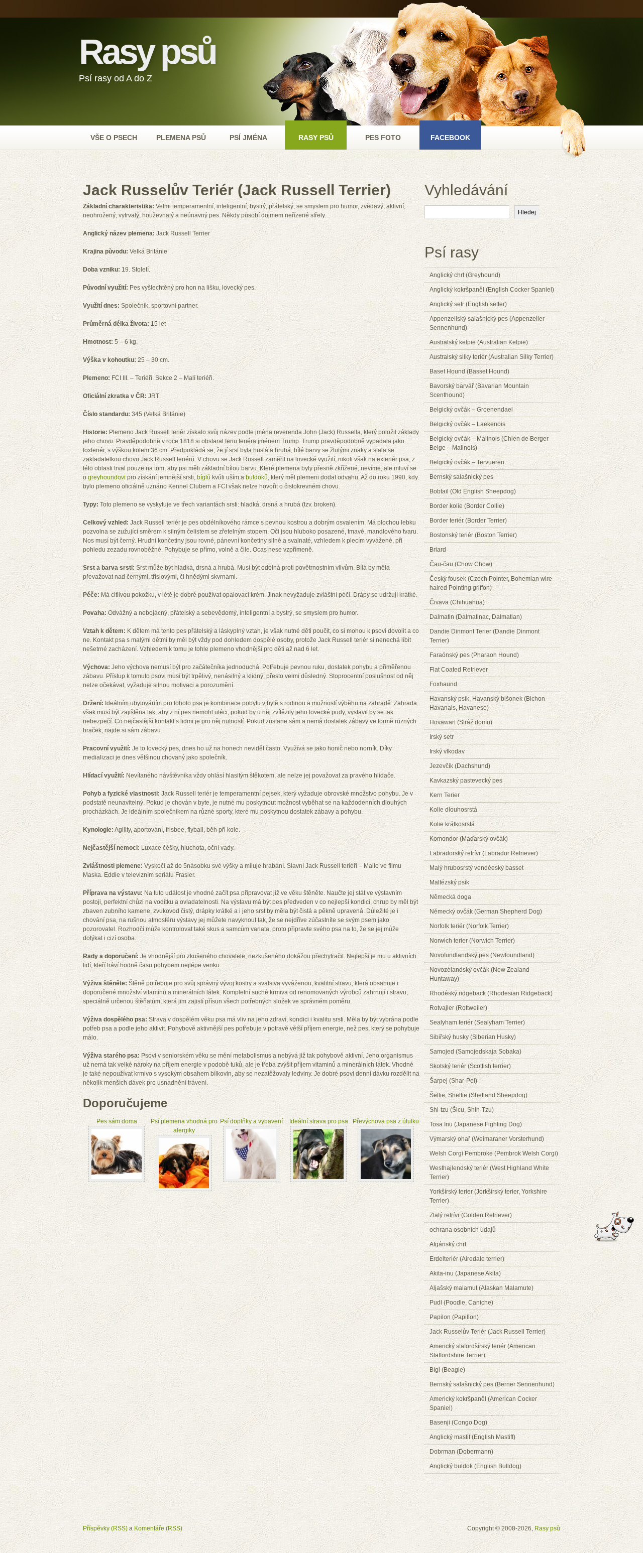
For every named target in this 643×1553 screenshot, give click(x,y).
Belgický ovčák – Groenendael (471, 409)
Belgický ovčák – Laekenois (467, 424)
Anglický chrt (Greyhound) (465, 275)
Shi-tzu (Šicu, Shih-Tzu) (462, 1109)
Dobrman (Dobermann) (461, 1451)
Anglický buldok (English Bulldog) (475, 1466)
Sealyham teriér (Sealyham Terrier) (477, 1022)
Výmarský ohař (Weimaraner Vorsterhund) (487, 1138)
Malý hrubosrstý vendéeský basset (476, 867)
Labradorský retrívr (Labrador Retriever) (484, 853)
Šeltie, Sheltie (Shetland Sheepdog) (478, 1095)
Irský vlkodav (447, 751)
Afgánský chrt (448, 1244)
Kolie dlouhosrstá (453, 809)
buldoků (257, 477)
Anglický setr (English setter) (468, 304)
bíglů (203, 477)
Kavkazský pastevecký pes (466, 780)
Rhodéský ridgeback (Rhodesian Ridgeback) (491, 993)
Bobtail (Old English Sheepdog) (473, 491)
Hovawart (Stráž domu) (461, 722)
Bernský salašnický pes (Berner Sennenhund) (492, 1384)
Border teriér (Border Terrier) (468, 520)
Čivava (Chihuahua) (457, 602)
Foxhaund (443, 684)
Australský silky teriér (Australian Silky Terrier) (492, 356)
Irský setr (442, 736)
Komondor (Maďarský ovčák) (469, 838)
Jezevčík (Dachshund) (460, 765)
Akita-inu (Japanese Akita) (465, 1273)
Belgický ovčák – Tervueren (467, 462)
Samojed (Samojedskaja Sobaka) (475, 1051)
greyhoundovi (107, 477)
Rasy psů (147, 51)
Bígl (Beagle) (447, 1369)
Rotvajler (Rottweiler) (458, 1007)
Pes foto (383, 138)
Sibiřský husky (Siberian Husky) (473, 1037)
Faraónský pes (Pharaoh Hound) (474, 655)
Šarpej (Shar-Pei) (453, 1080)
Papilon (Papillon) (454, 1317)
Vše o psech (113, 138)
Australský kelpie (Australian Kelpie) (479, 342)
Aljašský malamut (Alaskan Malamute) (481, 1287)
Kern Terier (445, 795)
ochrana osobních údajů (463, 1229)
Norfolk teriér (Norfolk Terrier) (469, 926)
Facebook (450, 138)
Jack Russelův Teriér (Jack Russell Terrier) (488, 1331)
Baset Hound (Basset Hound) (469, 371)
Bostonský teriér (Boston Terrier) (473, 535)
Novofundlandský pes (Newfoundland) (482, 955)
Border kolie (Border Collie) (467, 505)
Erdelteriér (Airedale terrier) (467, 1258)
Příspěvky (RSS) (105, 1528)
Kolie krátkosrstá (452, 824)
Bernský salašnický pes (461, 476)
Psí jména (248, 138)
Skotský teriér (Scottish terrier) (470, 1066)
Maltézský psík (449, 882)
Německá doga (450, 896)
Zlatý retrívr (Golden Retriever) (471, 1215)
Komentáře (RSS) (158, 1528)
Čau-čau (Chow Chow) (461, 564)
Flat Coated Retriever (459, 669)
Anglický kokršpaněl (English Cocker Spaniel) (492, 289)
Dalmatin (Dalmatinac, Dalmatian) (476, 616)
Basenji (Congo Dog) (458, 1422)
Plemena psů (181, 138)
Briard (438, 549)
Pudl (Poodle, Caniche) (461, 1302)
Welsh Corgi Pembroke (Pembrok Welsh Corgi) (494, 1153)
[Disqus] (251, 1325)
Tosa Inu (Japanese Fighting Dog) (476, 1124)
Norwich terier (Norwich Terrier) (472, 940)
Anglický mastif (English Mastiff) (472, 1437)
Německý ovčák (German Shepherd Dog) (486, 911)
